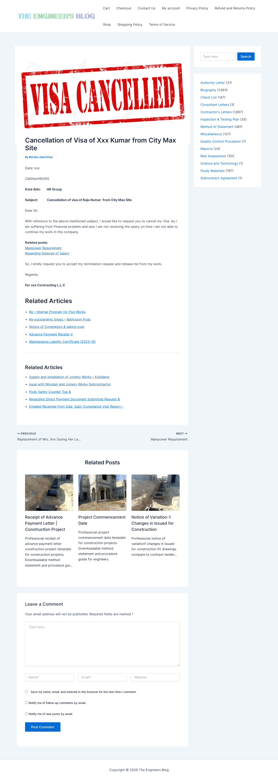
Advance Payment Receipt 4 (51, 334)
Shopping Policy (129, 24)
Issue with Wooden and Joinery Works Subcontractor (70, 384)
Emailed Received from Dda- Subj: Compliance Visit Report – (76, 406)
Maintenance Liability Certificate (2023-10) (62, 342)
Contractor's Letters (216, 112)
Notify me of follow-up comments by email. (57, 703)
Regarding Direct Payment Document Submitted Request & (74, 399)
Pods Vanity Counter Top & (50, 392)
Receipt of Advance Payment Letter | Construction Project (45, 523)
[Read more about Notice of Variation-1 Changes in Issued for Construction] (155, 492)
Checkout (123, 8)
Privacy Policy (197, 8)
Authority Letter (212, 83)
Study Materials (212, 171)
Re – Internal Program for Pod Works (57, 312)
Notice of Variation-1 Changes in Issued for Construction (152, 523)
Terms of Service (162, 24)
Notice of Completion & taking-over (56, 327)
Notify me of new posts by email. (51, 714)
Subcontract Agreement (218, 178)
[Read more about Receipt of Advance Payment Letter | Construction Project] (49, 492)
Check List (208, 97)
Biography (208, 90)
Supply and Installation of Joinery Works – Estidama (69, 377)
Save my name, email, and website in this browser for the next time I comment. (84, 692)
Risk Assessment (213, 156)
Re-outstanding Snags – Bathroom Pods (60, 319)
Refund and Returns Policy (235, 8)
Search (246, 56)
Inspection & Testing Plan (219, 119)
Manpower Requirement (43, 248)
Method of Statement (216, 127)
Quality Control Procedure (220, 141)
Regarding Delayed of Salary (47, 253)
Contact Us (146, 8)
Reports (206, 149)
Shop (107, 24)
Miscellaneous (211, 134)
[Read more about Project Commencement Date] (102, 492)
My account (171, 8)
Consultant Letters (214, 105)
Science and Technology (219, 163)
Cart (106, 8)
